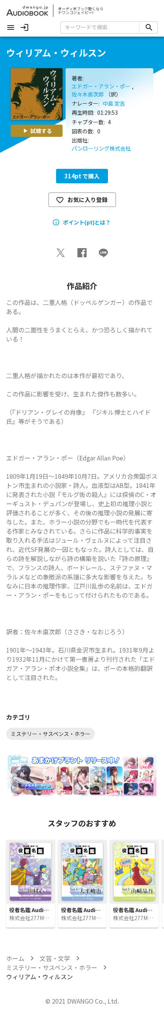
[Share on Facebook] (82, 253)
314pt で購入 (82, 176)
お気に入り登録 (88, 200)
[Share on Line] (103, 253)
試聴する (41, 131)
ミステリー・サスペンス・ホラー (51, 967)
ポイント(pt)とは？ (87, 222)
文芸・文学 (55, 958)
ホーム (15, 958)
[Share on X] (60, 253)
